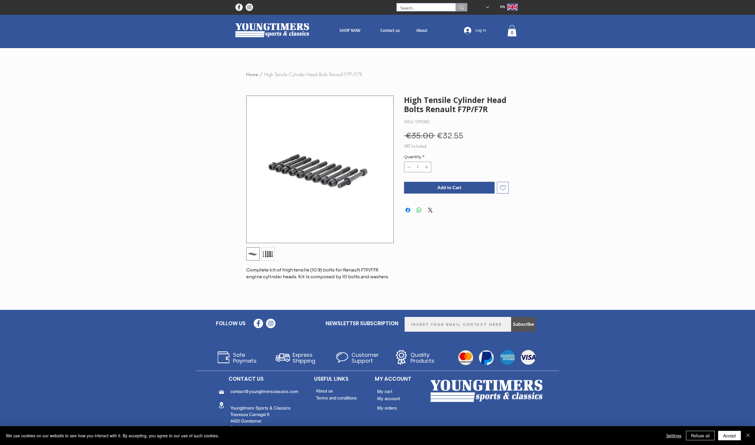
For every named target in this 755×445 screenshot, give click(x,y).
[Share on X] (430, 210)
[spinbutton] (418, 167)
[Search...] (461, 7)
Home (252, 74)
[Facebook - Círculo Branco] (239, 7)
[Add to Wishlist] (503, 188)
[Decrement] (408, 167)
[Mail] (221, 392)
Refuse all (700, 436)
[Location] (221, 405)
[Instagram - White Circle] (249, 7)
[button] (350, 30)
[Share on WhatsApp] (419, 210)
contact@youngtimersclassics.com (264, 391)
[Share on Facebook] (407, 210)
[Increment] (427, 167)
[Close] (747, 435)
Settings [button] (673, 436)
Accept (729, 436)
